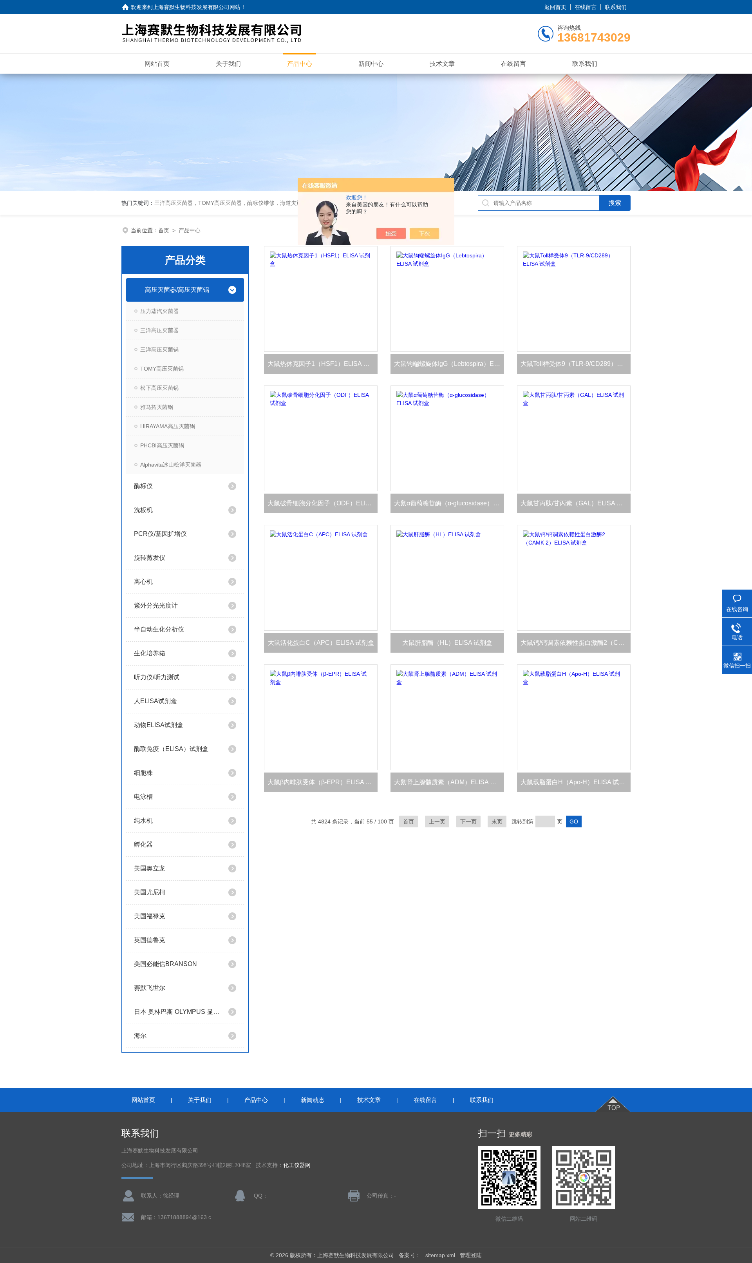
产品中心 (299, 63)
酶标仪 (143, 486)
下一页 (468, 821)
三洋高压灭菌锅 (159, 349)
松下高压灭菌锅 (159, 388)
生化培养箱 (149, 653)
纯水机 (143, 820)
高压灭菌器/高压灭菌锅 (177, 289)
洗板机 (143, 510)
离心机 (143, 581)
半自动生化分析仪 (159, 629)
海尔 (140, 1035)
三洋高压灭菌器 (159, 330)
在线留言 (586, 7)
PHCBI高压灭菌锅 (162, 445)
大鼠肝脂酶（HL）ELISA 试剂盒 (447, 642)
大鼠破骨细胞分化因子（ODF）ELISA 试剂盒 (323, 503)
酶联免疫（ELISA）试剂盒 (171, 748)
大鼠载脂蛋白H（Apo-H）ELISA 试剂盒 (576, 782)
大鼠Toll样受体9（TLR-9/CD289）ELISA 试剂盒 (576, 363)
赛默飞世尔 (149, 987)
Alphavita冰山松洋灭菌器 (170, 464)
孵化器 (143, 844)
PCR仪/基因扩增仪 (160, 533)
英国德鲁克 (149, 940)
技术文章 (442, 63)
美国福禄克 (149, 916)
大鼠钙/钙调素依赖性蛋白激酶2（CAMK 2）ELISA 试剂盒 (576, 642)
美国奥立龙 (149, 868)
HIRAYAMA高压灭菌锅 (167, 426)
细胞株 (143, 772)
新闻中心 (370, 63)
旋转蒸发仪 (149, 557)
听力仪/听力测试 (156, 677)
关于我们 (228, 63)
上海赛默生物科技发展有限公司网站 (196, 7)
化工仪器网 (297, 1165)
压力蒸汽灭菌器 (159, 311)
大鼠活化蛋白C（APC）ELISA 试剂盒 (321, 642)
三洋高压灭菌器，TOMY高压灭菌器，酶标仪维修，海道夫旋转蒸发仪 (239, 203)
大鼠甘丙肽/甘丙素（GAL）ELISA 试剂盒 (576, 503)
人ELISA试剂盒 (155, 701)
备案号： (410, 1255)
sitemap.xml (440, 1255)
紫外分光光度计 (156, 605)
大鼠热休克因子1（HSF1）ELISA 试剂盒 (323, 363)
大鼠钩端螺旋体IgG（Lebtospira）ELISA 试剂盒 (449, 363)
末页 (497, 821)
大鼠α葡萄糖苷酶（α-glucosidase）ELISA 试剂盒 (449, 503)
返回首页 (555, 7)
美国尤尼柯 (149, 892)
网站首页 (157, 63)
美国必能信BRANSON (165, 964)
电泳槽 (143, 796)
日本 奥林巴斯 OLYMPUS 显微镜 (177, 1011)
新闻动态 (312, 1100)
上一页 (437, 821)
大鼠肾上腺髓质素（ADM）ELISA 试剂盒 (449, 782)
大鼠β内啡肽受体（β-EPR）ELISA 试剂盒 (323, 782)
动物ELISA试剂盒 (158, 725)
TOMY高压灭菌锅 (162, 369)
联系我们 (616, 7)
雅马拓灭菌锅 (156, 407)
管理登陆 (471, 1255)
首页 (163, 230)
